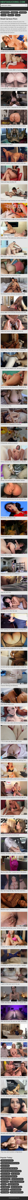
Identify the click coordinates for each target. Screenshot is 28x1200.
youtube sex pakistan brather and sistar (11, 1171)
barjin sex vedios (5, 1173)
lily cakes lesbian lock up (17, 1192)
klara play (3, 1184)
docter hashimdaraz (16, 1189)
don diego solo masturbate (16, 1181)
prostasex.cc (14, 12)
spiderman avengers (13, 1184)
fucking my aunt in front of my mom (10, 1163)
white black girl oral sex (7, 1160)
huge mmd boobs (5, 1179)
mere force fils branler (17, 1179)
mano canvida (4, 1181)
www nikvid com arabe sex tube (9, 1168)
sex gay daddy (15, 1173)
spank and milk (5, 1189)
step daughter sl (5, 1187)
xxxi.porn (3, 15)
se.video (18, 15)
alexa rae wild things (16, 1187)
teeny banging (4, 1192)
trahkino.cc (10, 15)
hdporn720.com (5, 12)
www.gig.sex (23, 12)
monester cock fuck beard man (9, 1176)
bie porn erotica (5, 1165)
